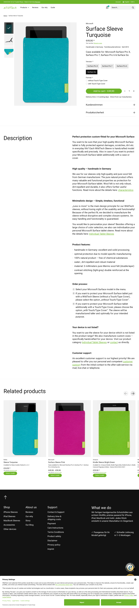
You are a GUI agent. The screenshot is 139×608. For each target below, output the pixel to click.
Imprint (51, 549)
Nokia (5, 460)
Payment (52, 523)
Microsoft (89, 23)
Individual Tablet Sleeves (101, 234)
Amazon (95, 460)
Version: (89, 61)
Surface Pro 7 (107, 66)
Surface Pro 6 (122, 66)
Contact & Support (56, 512)
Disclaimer (52, 540)
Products (23, 7)
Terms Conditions (56, 532)
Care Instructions (55, 527)
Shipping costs (98, 43)
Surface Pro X (93, 66)
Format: (89, 77)
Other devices (10, 529)
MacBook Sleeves (12, 520)
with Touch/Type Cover (96, 84)
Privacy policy (54, 544)
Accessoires (9, 524)
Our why (45, 7)
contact (114, 342)
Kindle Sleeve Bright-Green (104, 462)
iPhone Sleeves (11, 512)
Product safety (54, 536)
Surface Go (92, 72)
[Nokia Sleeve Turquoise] (25, 428)
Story (28, 520)
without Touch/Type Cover (98, 80)
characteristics (125, 190)
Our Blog (29, 524)
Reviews (37, 2)
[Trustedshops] (130, 572)
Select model (10, 473)
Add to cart (103, 91)
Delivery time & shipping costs (54, 518)
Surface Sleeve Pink (56, 462)
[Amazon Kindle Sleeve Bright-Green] (114, 428)
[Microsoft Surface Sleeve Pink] (69, 428)
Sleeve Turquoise (11, 462)
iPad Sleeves (9, 516)
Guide (53, 7)
